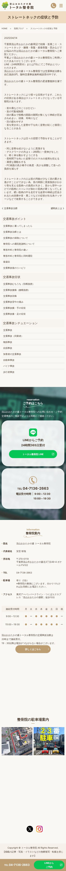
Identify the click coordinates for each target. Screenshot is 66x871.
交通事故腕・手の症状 (14, 308)
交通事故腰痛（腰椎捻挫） (16, 290)
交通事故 (7, 330)
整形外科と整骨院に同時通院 (17, 255)
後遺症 (6, 261)
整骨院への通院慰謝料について (19, 243)
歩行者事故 (8, 372)
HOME (4, 28)
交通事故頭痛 (10, 295)
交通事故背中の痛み (13, 301)
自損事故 (7, 348)
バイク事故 (8, 366)
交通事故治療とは (12, 231)
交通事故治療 (10, 208)
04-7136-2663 (36, 488)
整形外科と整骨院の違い (15, 249)
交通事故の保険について (15, 237)
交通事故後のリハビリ (14, 267)
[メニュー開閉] (61, 5)
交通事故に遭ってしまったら (17, 225)
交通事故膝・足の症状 (14, 313)
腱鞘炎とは (56, 208)
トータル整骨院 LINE (33, 454)
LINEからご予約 (49, 865)
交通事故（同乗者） (13, 336)
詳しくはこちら (33, 649)
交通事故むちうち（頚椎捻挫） (19, 283)
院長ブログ (19, 28)
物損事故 (7, 342)
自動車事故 (8, 360)
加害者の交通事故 (12, 354)
